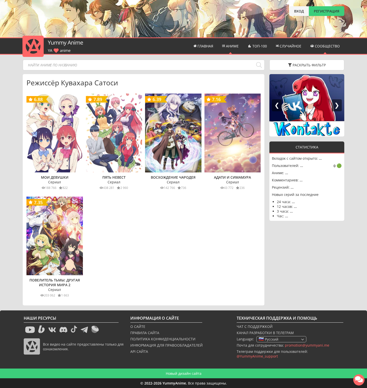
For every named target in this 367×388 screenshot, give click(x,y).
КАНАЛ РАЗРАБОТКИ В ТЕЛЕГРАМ (265, 332)
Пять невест (114, 177)
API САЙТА (139, 351)
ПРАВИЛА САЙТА (144, 332)
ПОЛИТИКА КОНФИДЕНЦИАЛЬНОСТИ (162, 339)
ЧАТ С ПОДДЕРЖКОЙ (255, 326)
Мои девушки (54, 177)
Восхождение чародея (173, 177)
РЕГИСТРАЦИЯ (326, 11)
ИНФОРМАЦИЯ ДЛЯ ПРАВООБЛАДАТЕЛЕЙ (166, 345)
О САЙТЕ (137, 326)
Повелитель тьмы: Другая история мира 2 (54, 282)
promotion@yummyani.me (307, 345)
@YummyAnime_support (257, 356)
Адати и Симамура (232, 177)
